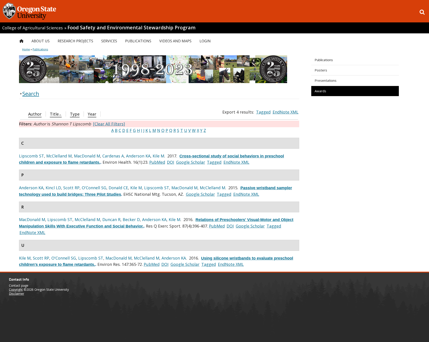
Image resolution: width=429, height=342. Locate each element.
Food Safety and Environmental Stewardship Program (131, 27)
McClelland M (59, 156)
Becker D (131, 219)
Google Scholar (190, 162)
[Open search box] (422, 12)
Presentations (325, 80)
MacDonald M (87, 156)
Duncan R (111, 219)
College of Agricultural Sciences (32, 28)
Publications (324, 60)
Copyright (16, 289)
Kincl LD (53, 187)
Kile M (158, 156)
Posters (321, 70)
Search (30, 93)
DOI (170, 162)
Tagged (263, 112)
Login (205, 41)
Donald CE (118, 187)
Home (26, 49)
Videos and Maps (175, 41)
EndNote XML (286, 112)
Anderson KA (138, 156)
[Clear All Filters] (109, 124)
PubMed (157, 162)
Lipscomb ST (31, 156)
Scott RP (71, 187)
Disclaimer (16, 293)
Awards (320, 91)
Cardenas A (113, 156)
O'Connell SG (94, 187)
